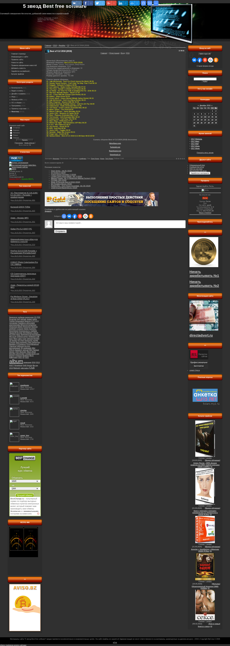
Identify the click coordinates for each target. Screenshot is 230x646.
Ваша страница (205, 213)
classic (35, 333)
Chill (37, 336)
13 (68, 45)
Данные (36, 350)
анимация (27, 362)
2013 (38, 362)
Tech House (109, 158)
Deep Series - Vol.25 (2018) (61, 171)
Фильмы (216, 584)
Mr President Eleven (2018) (61, 184)
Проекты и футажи (18, 109)
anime (34, 319)
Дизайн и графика (18, 94)
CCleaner (19, 329)
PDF (38, 317)
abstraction (20, 354)
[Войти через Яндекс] (80, 216)
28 (209, 123)
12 (201, 117)
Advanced (35, 344)
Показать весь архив (205, 153)
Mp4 (30, 350)
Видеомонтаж (26, 334)
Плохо (15, 135)
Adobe (26, 329)
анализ (14, 340)
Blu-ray (35, 365)
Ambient (32, 336)
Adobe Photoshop (24, 327)
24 (194, 123)
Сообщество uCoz (196, 167)
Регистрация (114, 53)
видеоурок (29, 317)
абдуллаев (30, 323)
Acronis (19, 333)
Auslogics (32, 329)
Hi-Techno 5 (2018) (58, 173)
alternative (25, 368)
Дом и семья (214, 624)
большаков (19, 321)
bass (11, 339)
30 (216, 123)
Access (27, 346)
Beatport (26, 355)
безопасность (24, 331)
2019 (11, 368)
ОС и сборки (16, 103)
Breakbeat (18, 365)
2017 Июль (195, 148)
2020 (17, 352)
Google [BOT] (27, 179)
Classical (12, 346)
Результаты (19, 143)
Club (32, 367)
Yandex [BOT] (15, 179)
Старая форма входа (205, 66)
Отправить (60, 231)
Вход (123, 53)
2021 (20, 357)
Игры (13, 97)
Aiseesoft (12, 333)
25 (198, 123)
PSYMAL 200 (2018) (58, 180)
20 (205, 120)
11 (198, 117)
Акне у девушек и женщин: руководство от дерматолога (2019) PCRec (205, 512)
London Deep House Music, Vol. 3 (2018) (66, 176)
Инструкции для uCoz (198, 171)
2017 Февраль (196, 139)
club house (27, 365)
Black (15, 339)
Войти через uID (205, 54)
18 (198, 120)
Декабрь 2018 (205, 105)
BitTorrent (24, 325)
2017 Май (195, 144)
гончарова (13, 323)
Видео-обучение (212, 460)
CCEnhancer (21, 344)
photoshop (13, 327)
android (12, 329)
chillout (20, 336)
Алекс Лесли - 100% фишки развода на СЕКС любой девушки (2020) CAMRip (205, 465)
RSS (128, 53)
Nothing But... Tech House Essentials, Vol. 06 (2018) (71, 186)
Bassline (12, 354)
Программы (16, 106)
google (35, 340)
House (102, 158)
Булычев (12, 319)
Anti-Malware (28, 333)
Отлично (16, 128)
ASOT (11, 365)
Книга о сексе (204, 626)
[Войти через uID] (64, 216)
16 (216, 117)
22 (212, 120)
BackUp (34, 327)
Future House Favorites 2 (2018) (63, 174)
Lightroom (20, 346)
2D (23, 357)
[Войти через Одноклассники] (91, 216)
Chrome (12, 342)
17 (194, 120)
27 (205, 123)
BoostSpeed (13, 331)
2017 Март (195, 141)
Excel (28, 344)
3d (10, 340)
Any (38, 342)
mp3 (18, 319)
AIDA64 (36, 339)
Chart (24, 339)
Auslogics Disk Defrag (28, 342)
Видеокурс (13, 317)
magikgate (82, 158)
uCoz (115, 642)
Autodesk (18, 350)
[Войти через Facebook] (74, 216)
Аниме (29, 319)
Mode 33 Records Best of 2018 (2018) (65, 182)
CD (35, 317)
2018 (55, 45)
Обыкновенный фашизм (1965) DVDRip (205, 587)
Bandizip (12, 344)
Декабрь (62, 45)
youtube (28, 354)
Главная (104, 53)
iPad (22, 340)
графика (33, 331)
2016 (34, 362)
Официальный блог (197, 165)
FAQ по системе (195, 169)
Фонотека (15, 111)
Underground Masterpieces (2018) (64, 188)
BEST (31, 355)
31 (194, 126)
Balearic (16, 368)
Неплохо (16, 133)
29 (212, 123)
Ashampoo (32, 325)
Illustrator (22, 352)
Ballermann (13, 357)
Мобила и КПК (17, 100)
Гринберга (22, 323)
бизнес (12, 352)
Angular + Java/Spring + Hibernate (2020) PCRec (205, 550)
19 (201, 120)
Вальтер (27, 321)
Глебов (12, 321)
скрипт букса (194, 370)
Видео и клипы (17, 91)
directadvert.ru (201, 335)
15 (212, 117)
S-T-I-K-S (34, 321)
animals (23, 319)
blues (18, 334)
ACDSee (12, 334)
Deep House (95, 158)
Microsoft (12, 336)
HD (19, 340)
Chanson (18, 355)
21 (209, 120)
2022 (27, 357)
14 (209, 117)
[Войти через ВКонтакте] (69, 216)
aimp (20, 339)
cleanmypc (28, 340)
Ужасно (16, 138)
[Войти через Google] (85, 216)
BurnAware (36, 334)
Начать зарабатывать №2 (204, 284)
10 (194, 117)
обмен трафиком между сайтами (13, 645)
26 (201, 123)
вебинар (21, 317)
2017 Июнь (195, 146)
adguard (30, 339)
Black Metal (31, 352)
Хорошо (16, 130)
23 (216, 120)
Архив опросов (29, 143)
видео (25, 336)
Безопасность (17, 88)
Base (18, 342)
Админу (48, 211)
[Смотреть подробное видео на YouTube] (38, 513)
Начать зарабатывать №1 (204, 273)
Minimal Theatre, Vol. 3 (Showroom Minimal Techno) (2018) (73, 178)
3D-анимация (26, 348)
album (16, 361)
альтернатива (14, 325)
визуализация (14, 348)
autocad (26, 350)
